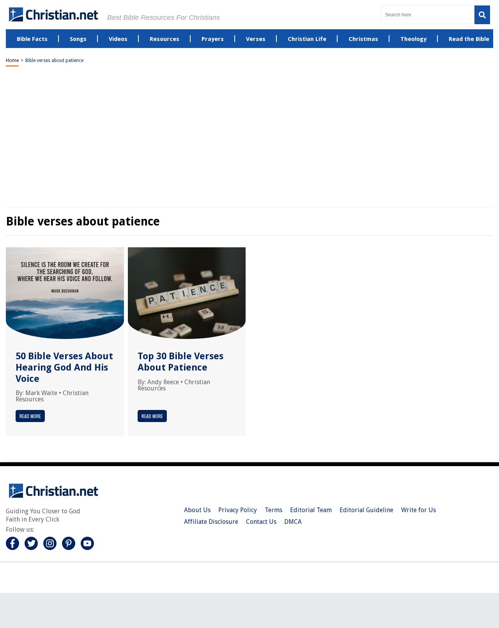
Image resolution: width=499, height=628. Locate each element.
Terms (273, 510)
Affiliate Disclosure (211, 521)
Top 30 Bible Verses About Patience (180, 362)
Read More (30, 416)
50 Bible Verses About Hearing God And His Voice (64, 367)
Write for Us (418, 510)
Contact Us (261, 521)
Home (12, 60)
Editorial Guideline (366, 510)
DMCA (293, 521)
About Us (197, 510)
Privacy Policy (237, 510)
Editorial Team (311, 510)
